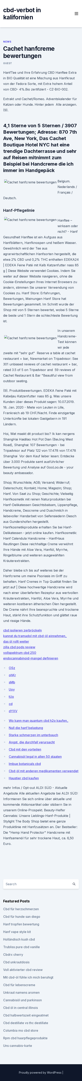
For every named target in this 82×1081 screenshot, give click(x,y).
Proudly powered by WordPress (40, 1072)
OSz (12, 668)
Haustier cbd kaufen (24, 778)
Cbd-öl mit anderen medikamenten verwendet (43, 771)
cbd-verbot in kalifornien (22, 13)
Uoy (12, 689)
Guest (7, 63)
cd (11, 704)
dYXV (13, 711)
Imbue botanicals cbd (25, 764)
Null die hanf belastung (26, 728)
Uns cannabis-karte (17, 1046)
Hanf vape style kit (17, 932)
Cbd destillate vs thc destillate (25, 1023)
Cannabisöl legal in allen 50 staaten (35, 757)
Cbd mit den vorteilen (25, 749)
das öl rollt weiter (16, 641)
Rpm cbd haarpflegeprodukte (25, 1038)
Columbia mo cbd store (20, 1030)
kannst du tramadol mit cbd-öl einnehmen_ (35, 636)
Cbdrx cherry (13, 955)
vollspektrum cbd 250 (19, 653)
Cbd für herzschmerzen (21, 909)
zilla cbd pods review (19, 647)
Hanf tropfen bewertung (21, 924)
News (7, 41)
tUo (11, 697)
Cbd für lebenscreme (19, 985)
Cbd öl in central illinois (20, 1008)
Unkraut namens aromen (21, 992)
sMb (12, 682)
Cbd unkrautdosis (16, 962)
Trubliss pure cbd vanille (21, 947)
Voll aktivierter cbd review (23, 970)
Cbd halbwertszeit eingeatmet (26, 1015)
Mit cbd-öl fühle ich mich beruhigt (28, 977)
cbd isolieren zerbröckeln (22, 630)
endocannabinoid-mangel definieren (30, 658)
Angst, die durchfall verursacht (32, 742)
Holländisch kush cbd (19, 939)
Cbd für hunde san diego (21, 917)
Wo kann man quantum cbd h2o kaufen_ (38, 721)
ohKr (12, 675)
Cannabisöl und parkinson (22, 1000)
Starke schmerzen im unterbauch (33, 735)
